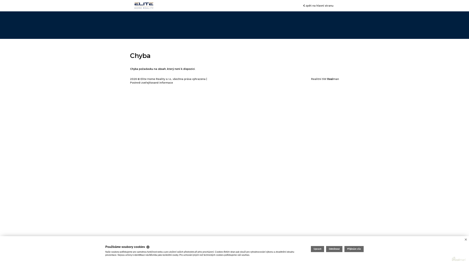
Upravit (317, 249)
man (333, 78)
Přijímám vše (354, 249)
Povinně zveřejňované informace (151, 82)
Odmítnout (334, 249)
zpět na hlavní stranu (319, 5)
